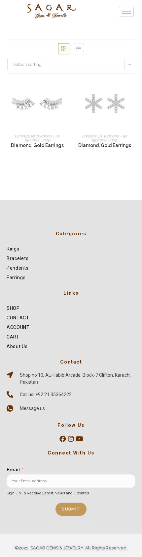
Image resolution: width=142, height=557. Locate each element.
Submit (71, 509)
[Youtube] (79, 439)
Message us (32, 408)
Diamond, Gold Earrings (37, 145)
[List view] (78, 48)
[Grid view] (63, 48)
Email (15, 470)
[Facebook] (62, 439)
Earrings (22, 136)
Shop (46, 140)
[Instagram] (71, 439)
